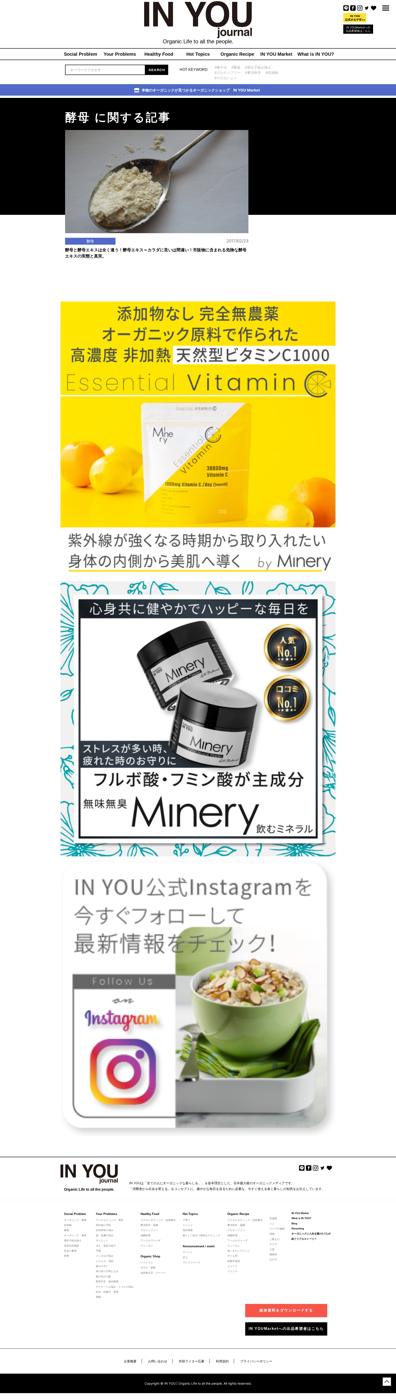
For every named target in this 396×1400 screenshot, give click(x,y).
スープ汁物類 (277, 1228)
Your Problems (106, 1214)
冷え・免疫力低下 (106, 1245)
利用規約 (222, 1361)
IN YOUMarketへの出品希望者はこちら (358, 29)
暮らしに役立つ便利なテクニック (201, 1235)
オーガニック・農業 (75, 1220)
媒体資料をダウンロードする (286, 1310)
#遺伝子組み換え (258, 67)
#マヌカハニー (225, 78)
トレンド (188, 1225)
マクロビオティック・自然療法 (158, 1220)
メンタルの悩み (104, 1255)
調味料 (273, 1254)
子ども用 (232, 1255)
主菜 (272, 1249)
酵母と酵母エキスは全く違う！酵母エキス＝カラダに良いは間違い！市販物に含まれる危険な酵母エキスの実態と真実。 (156, 253)
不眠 (98, 1250)
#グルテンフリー (227, 72)
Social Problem (75, 1214)
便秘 (98, 1296)
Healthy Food (149, 1214)
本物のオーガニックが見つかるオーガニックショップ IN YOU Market (201, 90)
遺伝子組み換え (73, 1240)
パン (272, 1223)
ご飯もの (275, 1239)
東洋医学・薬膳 (149, 1225)
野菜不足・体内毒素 (107, 1281)
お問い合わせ (157, 1361)
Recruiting (298, 1228)
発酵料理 (145, 1235)
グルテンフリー (149, 1230)
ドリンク (232, 1271)
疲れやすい (102, 1266)
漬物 (272, 1233)
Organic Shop (150, 1256)
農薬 (66, 1230)
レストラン (146, 1262)
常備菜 (273, 1218)
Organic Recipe (238, 1214)
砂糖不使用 (233, 1261)
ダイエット (102, 1240)
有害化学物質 (71, 1245)
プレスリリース (191, 1262)
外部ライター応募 (191, 1361)
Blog (294, 1223)
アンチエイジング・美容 (110, 1220)
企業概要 (130, 1361)
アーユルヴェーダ (150, 1240)
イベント (188, 1252)
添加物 (68, 1225)
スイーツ (232, 1266)
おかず (273, 1259)
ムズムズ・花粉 (104, 1261)
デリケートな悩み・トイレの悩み (115, 1286)
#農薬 (235, 67)
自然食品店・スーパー (153, 1272)
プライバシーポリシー (256, 1361)
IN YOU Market (300, 1213)
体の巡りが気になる (107, 1271)
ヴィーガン (146, 1245)
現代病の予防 (103, 1225)
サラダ (273, 1244)
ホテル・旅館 (148, 1267)
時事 (66, 1255)
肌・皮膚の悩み (104, 1235)
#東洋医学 (253, 72)
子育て (186, 1220)
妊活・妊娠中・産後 (107, 1291)
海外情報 (188, 1230)
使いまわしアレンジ (238, 1250)
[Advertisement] (287, 126)
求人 (185, 1257)
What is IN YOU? (301, 1218)
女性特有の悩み (104, 1230)
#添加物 (272, 72)
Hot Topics (190, 1214)
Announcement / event (198, 1246)
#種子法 (220, 67)
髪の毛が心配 (103, 1276)
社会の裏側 (70, 1250)
